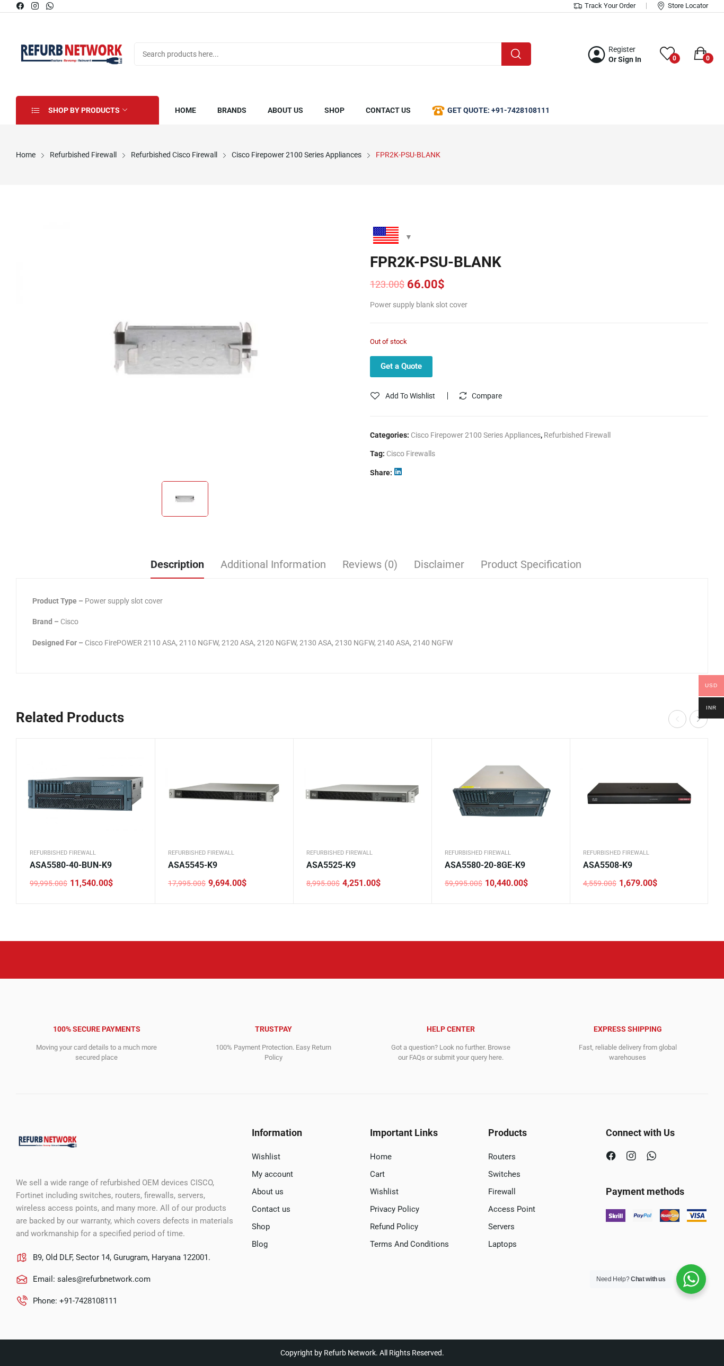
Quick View (133, 759)
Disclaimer (439, 564)
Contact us (271, 1209)
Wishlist (266, 1156)
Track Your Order (610, 6)
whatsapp (50, 6)
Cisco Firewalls (410, 453)
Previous (677, 719)
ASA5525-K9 (331, 865)
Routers (502, 1156)
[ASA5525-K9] (362, 793)
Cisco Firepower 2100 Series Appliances (476, 435)
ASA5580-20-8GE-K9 (485, 865)
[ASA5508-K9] (638, 793)
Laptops (502, 1244)
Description (177, 564)
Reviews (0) (370, 564)
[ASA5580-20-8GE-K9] (500, 793)
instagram (35, 6)
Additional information (273, 564)
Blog (260, 1244)
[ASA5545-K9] (223, 793)
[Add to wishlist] (133, 786)
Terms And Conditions (409, 1244)
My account (272, 1174)
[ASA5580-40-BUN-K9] (85, 793)
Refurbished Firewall (577, 435)
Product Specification (531, 564)
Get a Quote (401, 366)
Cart (377, 1174)
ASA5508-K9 (607, 865)
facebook (20, 6)
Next (699, 719)
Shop (261, 1226)
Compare (487, 396)
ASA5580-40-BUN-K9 (71, 865)
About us (268, 1191)
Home (381, 1156)
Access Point (511, 1209)
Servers (501, 1226)
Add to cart (133, 812)
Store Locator (688, 6)
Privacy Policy (394, 1209)
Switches (504, 1174)
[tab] (177, 566)
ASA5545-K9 (192, 865)
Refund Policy (394, 1226)
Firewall (502, 1191)
